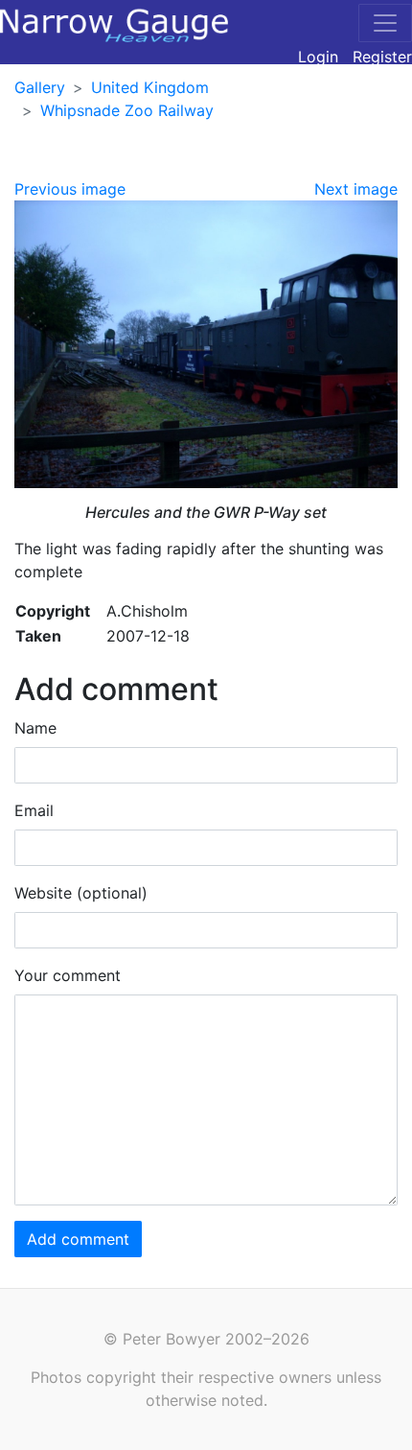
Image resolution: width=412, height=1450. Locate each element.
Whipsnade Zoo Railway (127, 110)
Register (382, 56)
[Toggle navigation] (385, 23)
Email (34, 810)
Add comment (78, 1239)
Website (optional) (81, 892)
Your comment (67, 975)
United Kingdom (150, 87)
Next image (356, 189)
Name (35, 727)
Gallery (39, 87)
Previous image (70, 189)
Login (318, 56)
